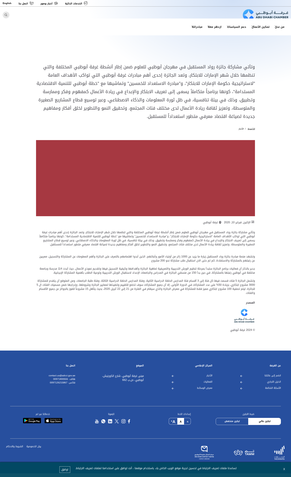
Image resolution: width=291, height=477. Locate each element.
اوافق (64, 469)
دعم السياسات (236, 27)
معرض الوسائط (204, 388)
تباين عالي (265, 421)
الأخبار (241, 129)
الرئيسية (251, 129)
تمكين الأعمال (260, 27)
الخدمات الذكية (73, 3)
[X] (117, 421)
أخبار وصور (46, 3)
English (7, 3)
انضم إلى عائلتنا (273, 375)
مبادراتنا (197, 27)
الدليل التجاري (274, 382)
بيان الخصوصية (33, 446)
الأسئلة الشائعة (273, 388)
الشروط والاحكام (14, 446)
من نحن (279, 27)
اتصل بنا (23, 3)
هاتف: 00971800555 (64, 379)
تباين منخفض (232, 421)
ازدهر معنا (215, 27)
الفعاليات (208, 382)
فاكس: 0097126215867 (62, 383)
